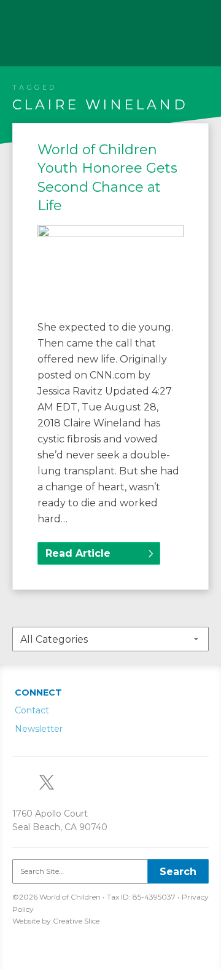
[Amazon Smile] (24, 781)
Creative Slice (76, 920)
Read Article (77, 553)
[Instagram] (78, 781)
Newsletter (39, 728)
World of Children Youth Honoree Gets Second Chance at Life (107, 177)
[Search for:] (110, 871)
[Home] (40, 27)
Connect (38, 692)
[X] (51, 781)
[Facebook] (105, 781)
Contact (32, 710)
